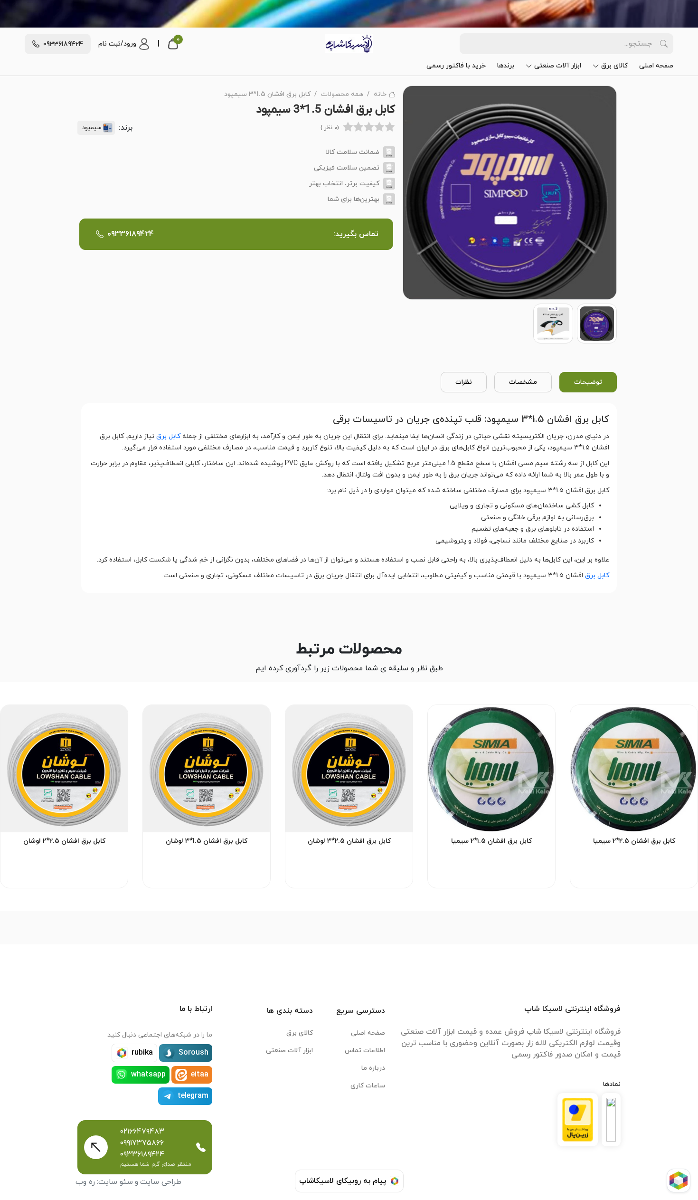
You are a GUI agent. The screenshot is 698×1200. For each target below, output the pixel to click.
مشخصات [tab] (523, 382)
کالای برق (614, 65)
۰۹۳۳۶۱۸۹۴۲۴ (142, 1154)
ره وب (85, 1182)
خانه (380, 94)
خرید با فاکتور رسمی (456, 65)
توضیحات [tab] (588, 382)
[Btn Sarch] (663, 43)
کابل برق (168, 436)
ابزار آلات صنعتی (557, 65)
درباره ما (373, 1068)
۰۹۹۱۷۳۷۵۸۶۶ (142, 1143)
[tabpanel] (349, 496)
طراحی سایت (160, 1182)
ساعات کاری (367, 1085)
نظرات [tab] (463, 382)
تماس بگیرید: (242, 234)
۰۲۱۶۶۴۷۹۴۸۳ (142, 1131)
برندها (505, 65)
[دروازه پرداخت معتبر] (577, 1119)
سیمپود (91, 128)
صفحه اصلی (656, 65)
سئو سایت (115, 1182)
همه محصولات (342, 94)
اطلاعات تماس (365, 1050)
